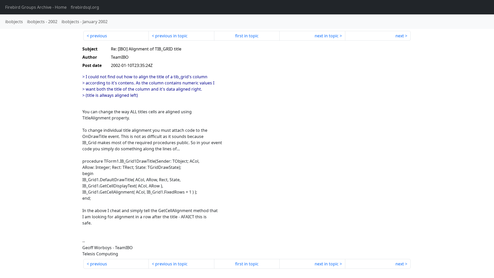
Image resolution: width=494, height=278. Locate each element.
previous (98, 36)
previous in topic (171, 36)
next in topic (327, 36)
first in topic (247, 36)
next (399, 36)
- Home (36, 7)
